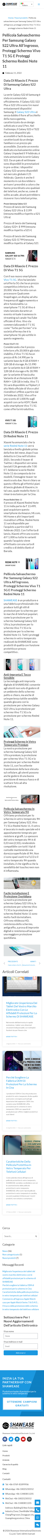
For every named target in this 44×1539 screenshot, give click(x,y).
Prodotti (6, 1455)
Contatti (6, 1473)
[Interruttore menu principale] (39, 4)
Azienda (5, 1460)
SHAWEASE (10, 600)
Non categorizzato (10, 1254)
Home (10, 18)
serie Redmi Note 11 (15, 445)
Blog (4, 1469)
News (5, 1251)
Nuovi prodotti (9, 1258)
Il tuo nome (9, 1331)
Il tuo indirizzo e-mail (13, 1342)
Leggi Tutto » (11, 1036)
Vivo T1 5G (10, 279)
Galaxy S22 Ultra (26, 111)
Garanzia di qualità (10, 1464)
